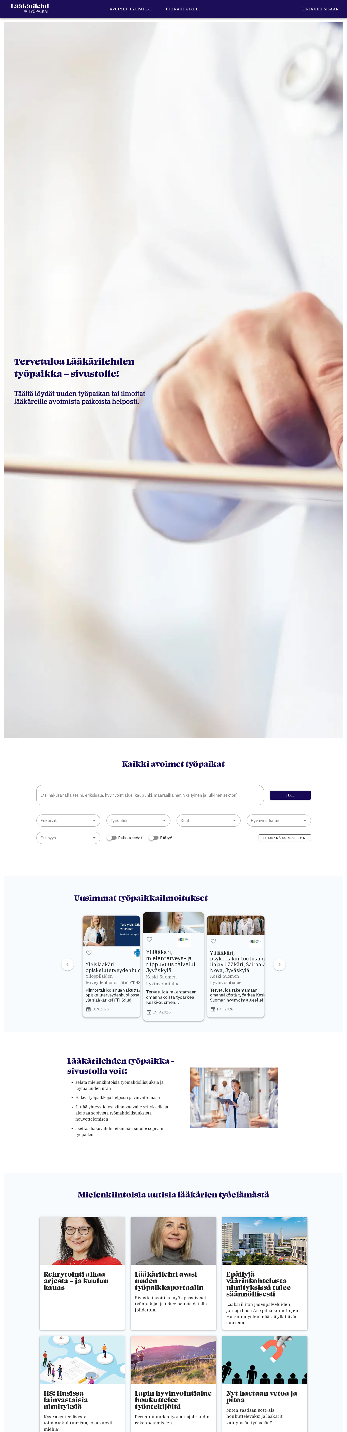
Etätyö (166, 837)
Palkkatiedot (130, 837)
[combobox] (150, 795)
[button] (94, 821)
